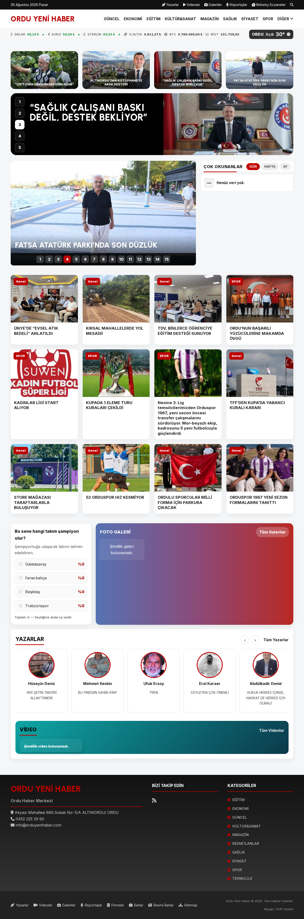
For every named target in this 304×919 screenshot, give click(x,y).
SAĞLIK (230, 18)
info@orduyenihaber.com (38, 825)
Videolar (193, 5)
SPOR (268, 18)
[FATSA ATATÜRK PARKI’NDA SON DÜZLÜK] (259, 70)
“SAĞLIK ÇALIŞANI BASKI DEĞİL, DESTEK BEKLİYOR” (89, 112)
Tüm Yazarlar (276, 639)
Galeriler (215, 5)
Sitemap (190, 905)
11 (130, 259)
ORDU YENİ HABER (43, 18)
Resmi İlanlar (163, 905)
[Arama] (291, 5)
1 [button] (20, 101)
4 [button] (20, 136)
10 (121, 259)
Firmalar (117, 905)
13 (149, 259)
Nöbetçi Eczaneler (270, 5)
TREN (153, 692)
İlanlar (138, 905)
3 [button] (20, 124)
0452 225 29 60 (30, 818)
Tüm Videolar (271, 730)
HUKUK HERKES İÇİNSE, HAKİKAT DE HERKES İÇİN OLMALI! (266, 698)
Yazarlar (172, 5)
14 (157, 259)
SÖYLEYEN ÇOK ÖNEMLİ (210, 692)
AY (285, 166)
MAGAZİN (209, 18)
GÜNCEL (111, 18)
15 (167, 259)
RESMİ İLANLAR (245, 843)
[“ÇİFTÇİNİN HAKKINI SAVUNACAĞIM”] (44, 70)
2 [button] (20, 113)
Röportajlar (238, 5)
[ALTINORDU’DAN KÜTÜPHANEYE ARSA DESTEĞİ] (116, 70)
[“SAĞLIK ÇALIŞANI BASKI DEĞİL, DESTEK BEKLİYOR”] (188, 70)
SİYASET (249, 18)
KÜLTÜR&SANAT (180, 18)
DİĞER (283, 18)
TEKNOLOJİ (242, 878)
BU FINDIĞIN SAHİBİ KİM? (97, 692)
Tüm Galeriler (272, 532)
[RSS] (154, 800)
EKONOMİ (133, 18)
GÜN (253, 166)
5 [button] (20, 147)
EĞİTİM (154, 18)
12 (139, 259)
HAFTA (270, 166)
